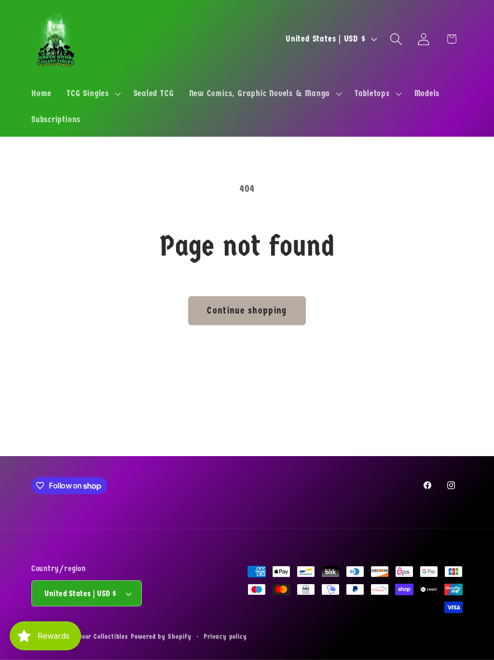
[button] (92, 94)
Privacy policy (225, 636)
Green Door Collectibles (93, 636)
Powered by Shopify (161, 636)
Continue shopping (247, 310)
